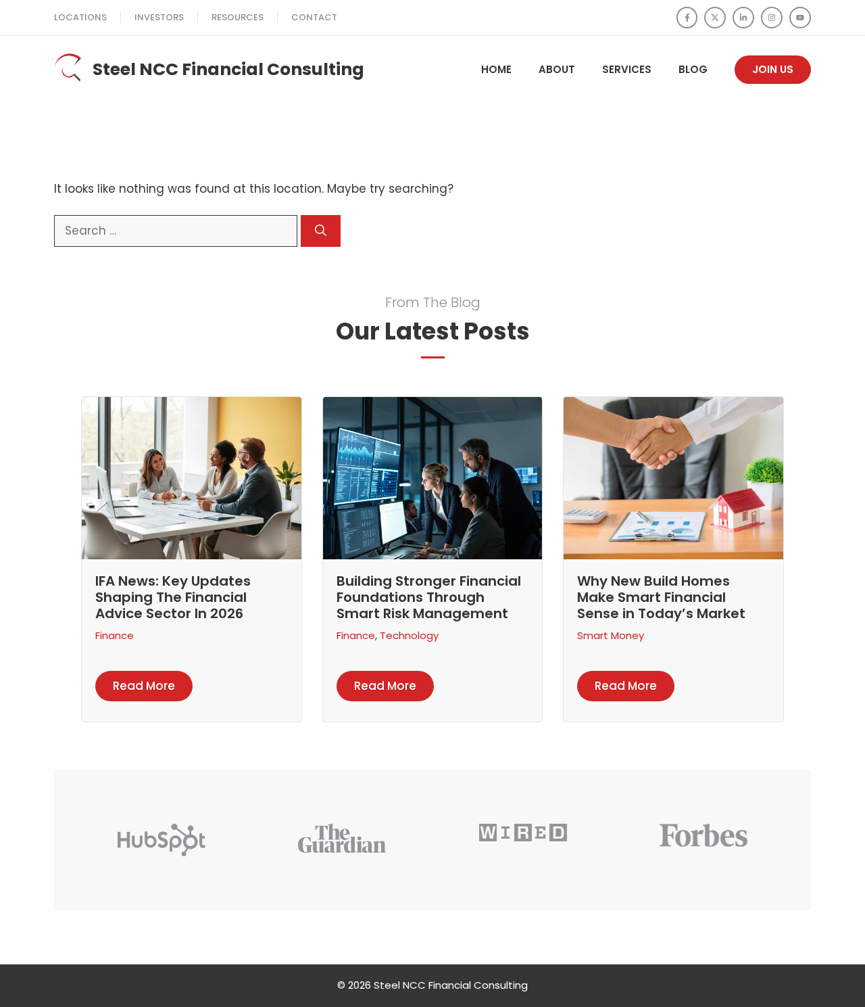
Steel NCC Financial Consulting (228, 69)
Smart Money (610, 635)
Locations (80, 17)
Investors (159, 17)
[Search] (321, 231)
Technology (409, 635)
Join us (772, 69)
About (557, 69)
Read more (144, 686)
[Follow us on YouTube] (800, 17)
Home (496, 69)
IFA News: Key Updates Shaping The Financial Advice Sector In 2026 (173, 597)
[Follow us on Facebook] (687, 17)
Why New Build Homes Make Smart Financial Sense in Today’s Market (661, 597)
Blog (693, 69)
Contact (314, 17)
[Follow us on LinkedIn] (743, 17)
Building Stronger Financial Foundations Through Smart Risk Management (429, 597)
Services (626, 69)
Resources (238, 17)
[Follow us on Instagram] (772, 17)
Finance (114, 635)
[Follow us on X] (715, 17)
